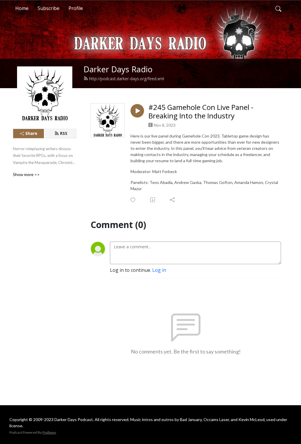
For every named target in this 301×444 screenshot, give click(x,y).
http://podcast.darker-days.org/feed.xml (126, 78)
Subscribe (48, 8)
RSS (63, 133)
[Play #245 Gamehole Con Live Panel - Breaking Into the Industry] (137, 111)
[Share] (172, 200)
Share (31, 133)
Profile (75, 8)
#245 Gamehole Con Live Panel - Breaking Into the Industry (200, 111)
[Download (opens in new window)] (153, 200)
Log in (159, 270)
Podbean (49, 432)
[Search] (278, 8)
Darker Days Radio (118, 69)
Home (22, 8)
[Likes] (133, 200)
